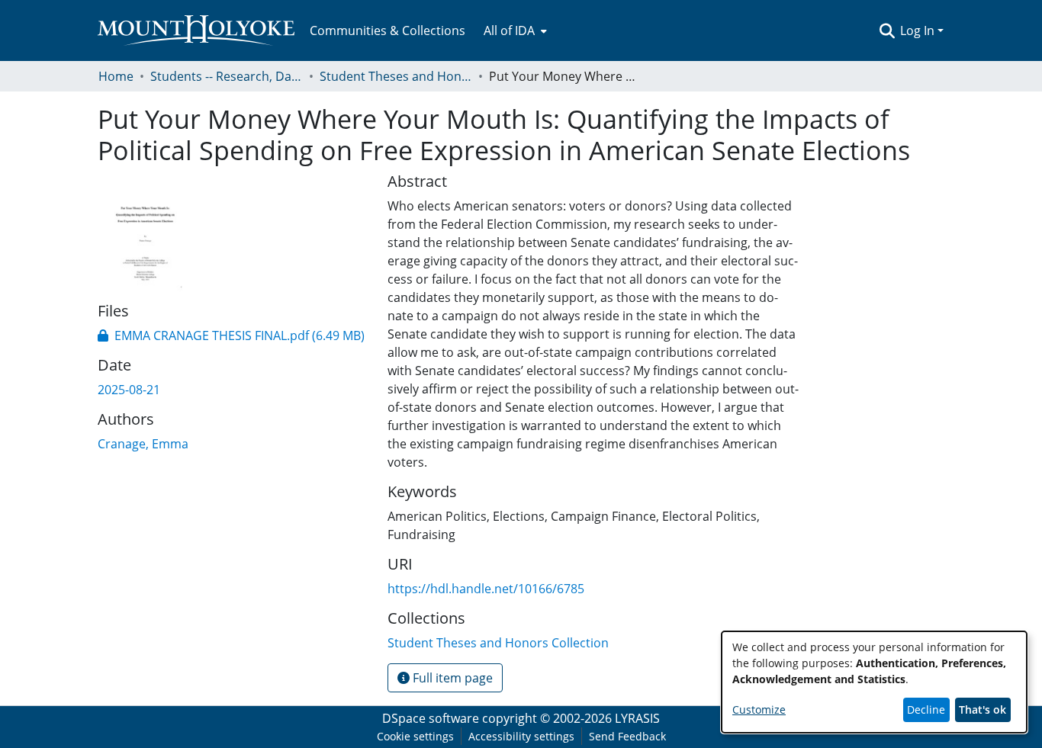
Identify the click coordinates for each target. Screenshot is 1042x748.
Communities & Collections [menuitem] (387, 30)
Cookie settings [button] (415, 736)
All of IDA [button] (509, 30)
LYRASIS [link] (637, 718)
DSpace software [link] (430, 718)
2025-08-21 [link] (129, 389)
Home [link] (115, 76)
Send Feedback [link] (627, 736)
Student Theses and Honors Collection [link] (396, 76)
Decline (926, 709)
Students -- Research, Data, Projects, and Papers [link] (226, 76)
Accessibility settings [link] (521, 736)
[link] (231, 335)
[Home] (196, 30)
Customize (759, 709)
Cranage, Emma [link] (143, 443)
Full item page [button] (451, 677)
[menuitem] (514, 30)
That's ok (982, 709)
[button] (886, 30)
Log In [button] (918, 30)
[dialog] (874, 682)
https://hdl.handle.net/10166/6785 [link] (486, 588)
